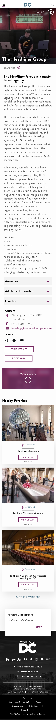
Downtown (30, 444)
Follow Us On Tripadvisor (46, 659)
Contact (34, 706)
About (38, 702)
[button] (19, 349)
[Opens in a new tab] (9, 341)
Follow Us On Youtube (40, 659)
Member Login (30, 671)
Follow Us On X (29, 659)
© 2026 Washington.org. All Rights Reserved (28, 714)
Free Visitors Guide (29, 666)
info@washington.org (38, 692)
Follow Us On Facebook (24, 659)
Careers (15, 706)
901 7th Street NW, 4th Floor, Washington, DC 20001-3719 (28, 688)
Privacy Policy (27, 698)
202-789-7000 (15, 692)
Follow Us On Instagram (35, 659)
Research (24, 710)
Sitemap (21, 706)
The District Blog (32, 676)
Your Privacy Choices (17, 702)
